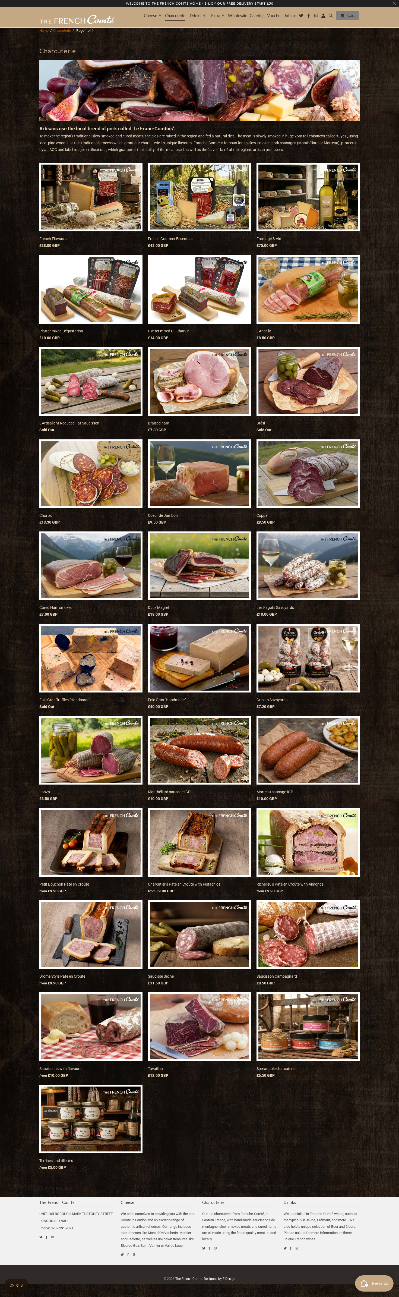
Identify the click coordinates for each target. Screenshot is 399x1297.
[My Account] (323, 16)
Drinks (197, 15)
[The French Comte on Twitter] (41, 1237)
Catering (257, 15)
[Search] (331, 16)
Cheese (152, 15)
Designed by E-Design (219, 1279)
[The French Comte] (77, 17)
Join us (290, 15)
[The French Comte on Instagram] (53, 1237)
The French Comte (188, 1279)
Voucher (274, 15)
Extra (217, 15)
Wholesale (237, 15)
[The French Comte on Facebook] (47, 1237)
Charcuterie (62, 31)
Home (44, 31)
